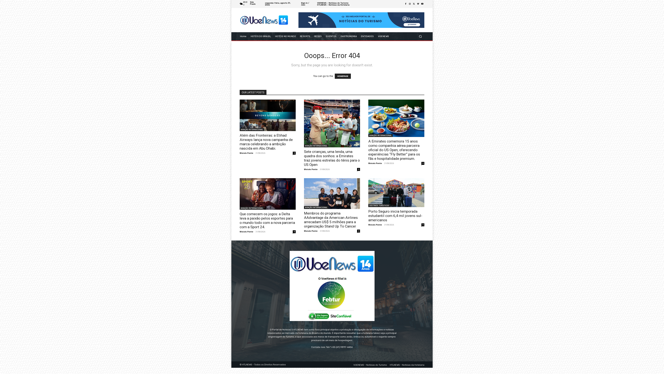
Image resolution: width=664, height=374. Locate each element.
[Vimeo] (418, 4)
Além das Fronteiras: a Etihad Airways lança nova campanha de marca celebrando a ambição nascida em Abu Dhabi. (266, 141)
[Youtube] (422, 4)
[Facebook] (406, 4)
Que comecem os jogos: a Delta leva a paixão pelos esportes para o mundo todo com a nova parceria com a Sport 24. (267, 220)
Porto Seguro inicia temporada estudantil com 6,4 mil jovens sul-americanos (395, 215)
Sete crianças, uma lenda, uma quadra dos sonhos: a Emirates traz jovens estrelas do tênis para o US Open (332, 158)
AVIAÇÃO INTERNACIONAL (252, 129)
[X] (414, 4)
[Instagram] (410, 4)
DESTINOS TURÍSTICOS (379, 205)
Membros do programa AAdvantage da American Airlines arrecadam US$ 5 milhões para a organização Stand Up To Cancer (331, 219)
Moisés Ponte (246, 153)
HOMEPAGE (342, 76)
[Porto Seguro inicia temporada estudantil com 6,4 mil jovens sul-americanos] (396, 192)
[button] (420, 36)
